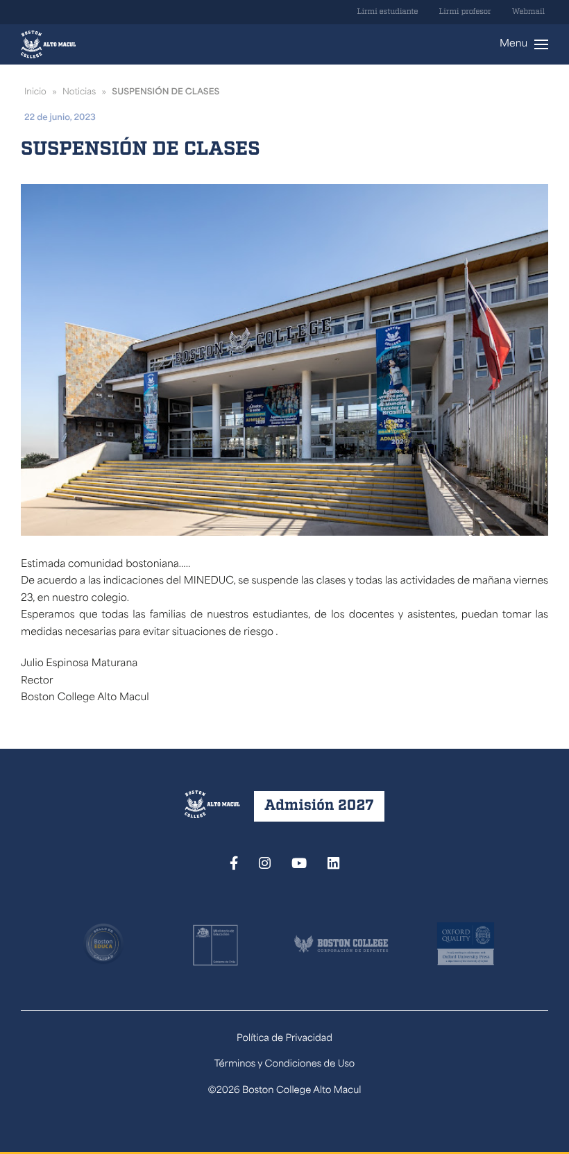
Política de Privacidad (284, 1039)
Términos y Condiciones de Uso (284, 1064)
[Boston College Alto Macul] (48, 44)
